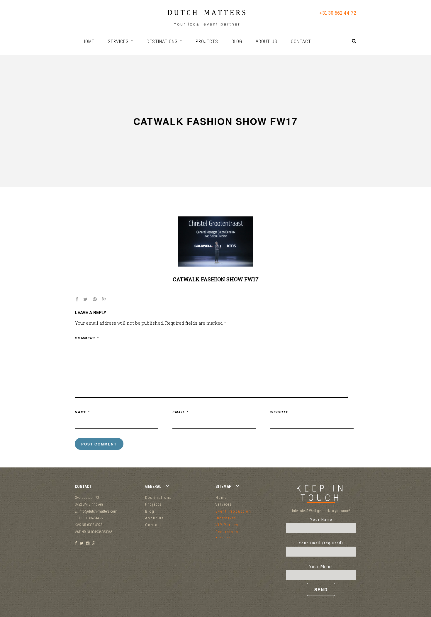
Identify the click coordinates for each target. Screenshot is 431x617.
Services (224, 504)
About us (154, 518)
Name (82, 412)
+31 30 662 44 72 (337, 13)
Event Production (233, 511)
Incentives (226, 518)
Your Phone (321, 567)
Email (180, 412)
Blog (150, 511)
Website (279, 412)
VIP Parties (227, 525)
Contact (153, 525)
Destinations (158, 497)
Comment (87, 338)
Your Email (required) (321, 543)
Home (221, 497)
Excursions (227, 532)
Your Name (321, 519)
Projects (153, 504)
